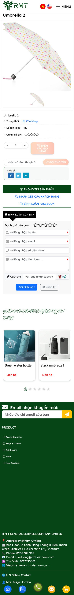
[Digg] (26, 175)
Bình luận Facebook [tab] (38, 204)
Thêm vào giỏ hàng (42, 148)
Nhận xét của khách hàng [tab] (38, 196)
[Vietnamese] (43, 6)
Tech (8, 456)
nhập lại (50, 287)
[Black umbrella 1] (54, 346)
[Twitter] (18, 175)
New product (12, 463)
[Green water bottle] (19, 346)
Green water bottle (18, 365)
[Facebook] (10, 175)
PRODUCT (9, 427)
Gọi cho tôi (57, 162)
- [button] (7, 145)
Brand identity (13, 437)
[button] (58, 6)
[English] (49, 6)
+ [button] (24, 145)
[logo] (15, 10)
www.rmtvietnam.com (34, 565)
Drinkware (11, 450)
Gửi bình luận (26, 287)
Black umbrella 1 (52, 365)
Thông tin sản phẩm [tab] (38, 189)
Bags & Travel (13, 443)
